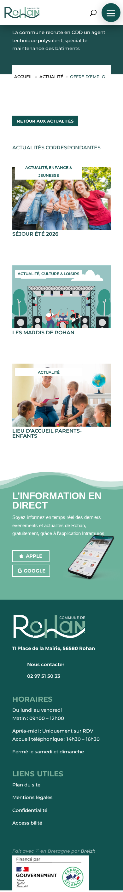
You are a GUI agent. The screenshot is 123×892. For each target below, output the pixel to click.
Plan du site (26, 785)
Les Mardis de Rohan (43, 333)
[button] (111, 12)
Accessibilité (27, 823)
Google (34, 571)
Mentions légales (32, 797)
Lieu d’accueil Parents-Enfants (47, 433)
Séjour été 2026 (35, 234)
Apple (34, 556)
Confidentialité (29, 810)
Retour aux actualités (45, 121)
